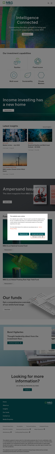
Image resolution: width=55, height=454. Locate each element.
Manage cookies (36, 237)
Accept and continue (37, 234)
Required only (24, 234)
